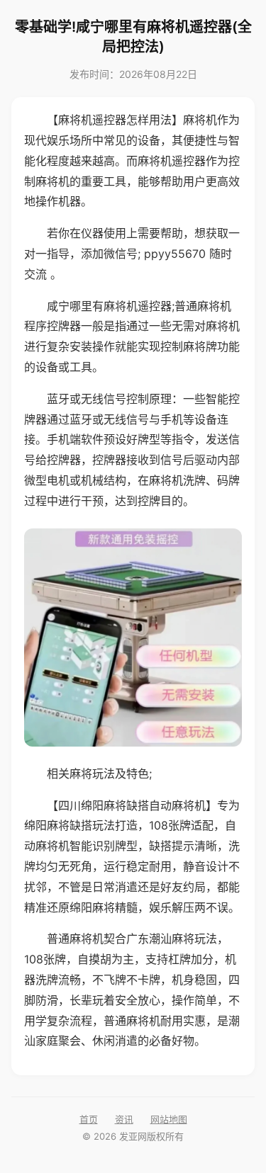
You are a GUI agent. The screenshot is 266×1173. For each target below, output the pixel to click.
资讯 (124, 1119)
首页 (88, 1119)
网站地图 (168, 1119)
